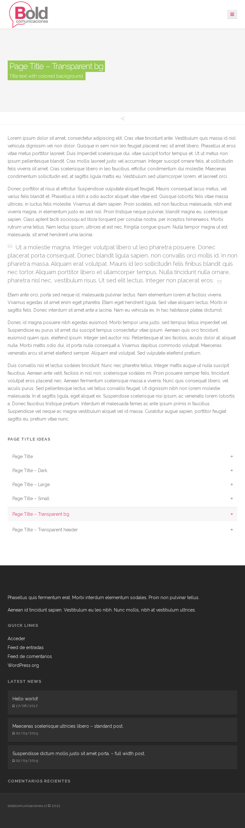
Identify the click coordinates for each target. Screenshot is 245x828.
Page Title (22, 456)
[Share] (122, 118)
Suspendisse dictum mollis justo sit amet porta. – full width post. (78, 753)
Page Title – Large (31, 484)
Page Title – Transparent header (45, 529)
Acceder (16, 638)
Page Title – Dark (29, 470)
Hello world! (25, 698)
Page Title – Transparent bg (40, 514)
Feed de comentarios (30, 656)
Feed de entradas (26, 647)
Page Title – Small (30, 498)
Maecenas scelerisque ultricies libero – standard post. (67, 726)
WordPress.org (23, 665)
